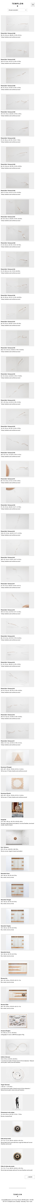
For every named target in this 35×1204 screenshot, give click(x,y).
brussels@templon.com (8, 1199)
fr (33, 4)
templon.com (11, 1201)
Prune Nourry (13, 10)
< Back (30, 1177)
